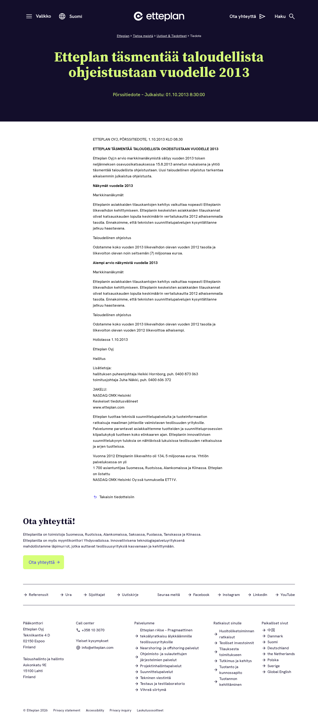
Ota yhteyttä (42, 562)
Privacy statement (66, 710)
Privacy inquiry (120, 710)
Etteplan (123, 36)
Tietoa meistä (143, 36)
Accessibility (95, 710)
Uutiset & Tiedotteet (172, 36)
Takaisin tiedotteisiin (116, 496)
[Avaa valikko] (29, 16)
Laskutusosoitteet (150, 710)
